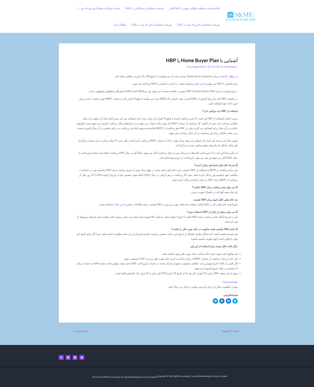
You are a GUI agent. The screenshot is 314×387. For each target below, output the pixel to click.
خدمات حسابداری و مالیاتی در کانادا (144, 8)
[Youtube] (81, 357)
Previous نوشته (231, 331)
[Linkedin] (68, 357)
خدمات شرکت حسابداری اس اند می (100, 8)
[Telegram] (75, 357)
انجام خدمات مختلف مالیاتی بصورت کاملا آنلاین (194, 8)
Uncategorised (196, 66)
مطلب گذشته (227, 76)
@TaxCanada (230, 282)
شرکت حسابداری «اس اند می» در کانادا (198, 24)
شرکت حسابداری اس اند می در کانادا (151, 24)
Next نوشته (80, 331)
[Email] (61, 357)
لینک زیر (184, 286)
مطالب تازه (120, 24)
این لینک (199, 83)
